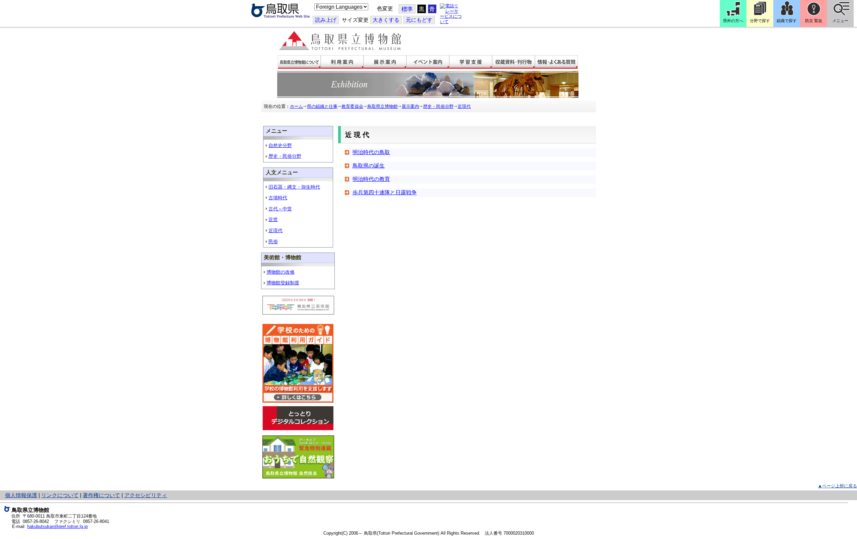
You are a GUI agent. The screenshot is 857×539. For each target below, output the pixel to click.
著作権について (101, 495)
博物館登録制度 (282, 282)
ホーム (296, 106)
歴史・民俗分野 (438, 106)
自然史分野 (280, 145)
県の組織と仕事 (322, 106)
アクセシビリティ (145, 495)
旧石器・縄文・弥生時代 (294, 187)
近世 (273, 219)
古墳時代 (277, 197)
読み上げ (325, 20)
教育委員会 (352, 106)
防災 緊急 (813, 20)
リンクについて (60, 495)
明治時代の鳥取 (371, 152)
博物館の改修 (280, 272)
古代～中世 (280, 208)
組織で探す (787, 20)
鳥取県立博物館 (382, 106)
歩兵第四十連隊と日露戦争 (385, 192)
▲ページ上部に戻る (837, 485)
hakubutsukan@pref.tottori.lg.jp (57, 526)
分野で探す (760, 20)
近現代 (464, 106)
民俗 (273, 241)
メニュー (840, 20)
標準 (407, 9)
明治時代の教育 (371, 179)
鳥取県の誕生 (369, 166)
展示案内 (410, 106)
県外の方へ (733, 20)
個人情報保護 (21, 495)
